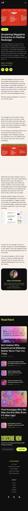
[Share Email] (11, 69)
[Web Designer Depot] (2, 2)
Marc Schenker (14, 280)
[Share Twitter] (6, 69)
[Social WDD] (8, 497)
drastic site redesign (7, 87)
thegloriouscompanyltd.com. (14, 287)
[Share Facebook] (2, 69)
